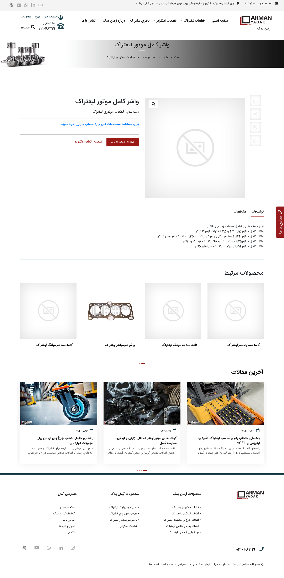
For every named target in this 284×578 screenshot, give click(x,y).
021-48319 (47, 29)
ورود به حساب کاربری (122, 142)
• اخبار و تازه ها (68, 526)
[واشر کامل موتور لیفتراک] (195, 148)
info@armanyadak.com (259, 3)
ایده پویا (154, 564)
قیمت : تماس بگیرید (88, 142)
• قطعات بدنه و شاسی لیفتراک (183, 526)
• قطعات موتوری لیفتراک (187, 507)
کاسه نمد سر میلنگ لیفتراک (54, 345)
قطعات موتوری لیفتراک (108, 112)
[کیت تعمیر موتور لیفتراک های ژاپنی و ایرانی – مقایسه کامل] (115, 432)
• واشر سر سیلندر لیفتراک (124, 520)
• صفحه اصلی (68, 507)
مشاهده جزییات (46, 351)
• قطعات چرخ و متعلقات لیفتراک (182, 520)
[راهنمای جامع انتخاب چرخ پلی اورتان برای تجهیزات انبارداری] (32, 432)
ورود (38, 17)
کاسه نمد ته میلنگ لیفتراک (179, 345)
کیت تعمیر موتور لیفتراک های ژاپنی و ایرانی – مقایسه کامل (146, 441)
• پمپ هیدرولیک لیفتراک (124, 507)
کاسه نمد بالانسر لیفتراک (243, 345)
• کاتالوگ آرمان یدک (65, 514)
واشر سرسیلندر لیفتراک (120, 345)
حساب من (50, 17)
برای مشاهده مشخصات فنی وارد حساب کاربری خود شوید (100, 124)
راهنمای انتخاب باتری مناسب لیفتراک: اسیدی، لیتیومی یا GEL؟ (229, 441)
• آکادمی (72, 532)
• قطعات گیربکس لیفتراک (186, 514)
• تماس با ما (70, 520)
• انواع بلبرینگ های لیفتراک (185, 532)
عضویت (26, 17)
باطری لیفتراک (139, 21)
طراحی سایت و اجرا (173, 564)
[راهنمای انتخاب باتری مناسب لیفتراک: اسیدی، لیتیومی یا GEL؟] (198, 432)
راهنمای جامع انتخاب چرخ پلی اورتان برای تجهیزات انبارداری (64, 441)
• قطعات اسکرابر (129, 526)
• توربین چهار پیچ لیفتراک (124, 514)
